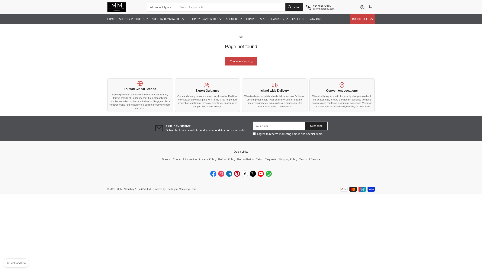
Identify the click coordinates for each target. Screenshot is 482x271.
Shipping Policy (287, 159)
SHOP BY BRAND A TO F (166, 19)
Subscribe (316, 125)
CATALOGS (315, 19)
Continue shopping (241, 61)
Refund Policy (226, 159)
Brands (166, 159)
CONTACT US (254, 19)
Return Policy (245, 159)
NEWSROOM (277, 19)
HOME (111, 19)
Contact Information (185, 159)
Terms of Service (309, 159)
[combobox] (240, 7)
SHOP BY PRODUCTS (132, 19)
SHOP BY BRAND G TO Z (203, 19)
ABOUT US (232, 19)
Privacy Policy (207, 159)
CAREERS (298, 19)
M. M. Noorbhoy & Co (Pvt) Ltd (134, 189)
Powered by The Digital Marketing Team (174, 189)
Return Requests (266, 159)
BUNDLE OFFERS (362, 19)
